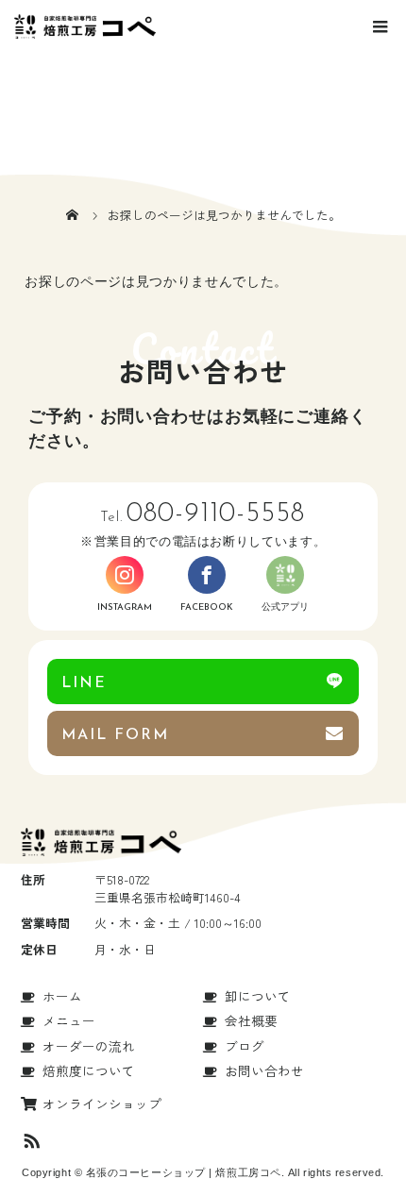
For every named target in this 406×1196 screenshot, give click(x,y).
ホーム (62, 995)
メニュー (68, 1020)
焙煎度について (88, 1070)
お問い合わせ (264, 1070)
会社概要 (251, 1020)
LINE (84, 683)
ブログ (244, 1045)
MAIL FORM (115, 735)
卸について (258, 995)
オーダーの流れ (88, 1045)
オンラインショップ (101, 1103)
